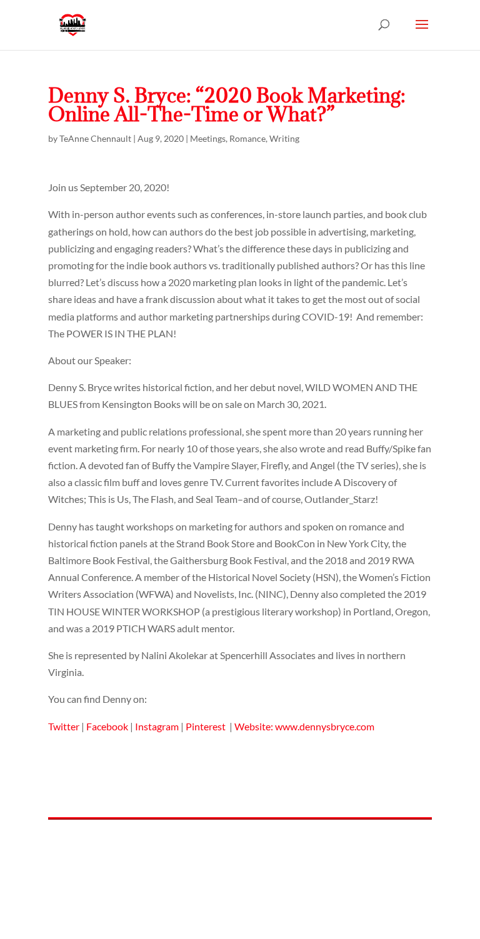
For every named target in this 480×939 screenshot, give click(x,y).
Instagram (157, 726)
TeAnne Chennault (95, 138)
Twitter (63, 726)
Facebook (107, 726)
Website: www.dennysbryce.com (304, 726)
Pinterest (207, 726)
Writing (284, 138)
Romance (247, 138)
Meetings (208, 138)
